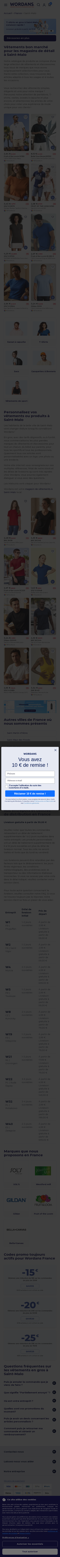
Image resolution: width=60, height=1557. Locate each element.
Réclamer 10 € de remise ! (30, 793)
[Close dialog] (55, 750)
